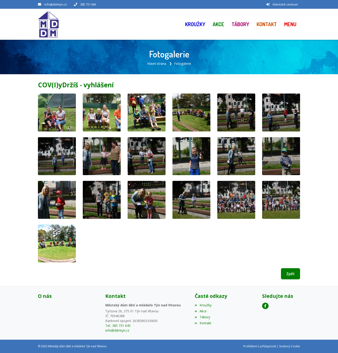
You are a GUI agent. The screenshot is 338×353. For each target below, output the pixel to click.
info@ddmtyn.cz (55, 4)
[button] (290, 24)
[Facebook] (265, 306)
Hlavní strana (156, 63)
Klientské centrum (285, 4)
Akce (203, 311)
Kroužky (205, 305)
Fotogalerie (182, 63)
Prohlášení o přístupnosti (259, 346)
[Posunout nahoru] (327, 342)
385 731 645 (88, 4)
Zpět (290, 273)
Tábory (205, 317)
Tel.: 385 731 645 (118, 325)
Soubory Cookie (289, 346)
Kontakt (205, 323)
